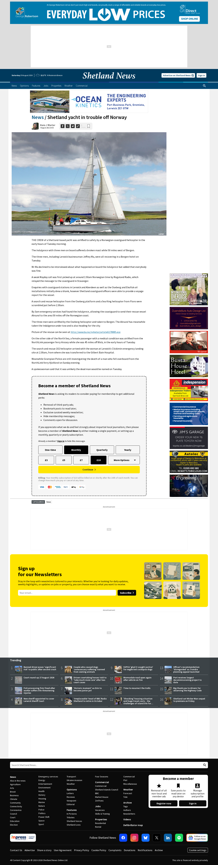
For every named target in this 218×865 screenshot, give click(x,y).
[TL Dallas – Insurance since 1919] (189, 414)
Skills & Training (102, 813)
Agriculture (15, 784)
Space (41, 820)
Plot (125, 780)
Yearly (127, 449)
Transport (71, 776)
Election (14, 824)
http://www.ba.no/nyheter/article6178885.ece (95, 332)
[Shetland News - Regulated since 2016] (23, 838)
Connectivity (16, 806)
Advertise (30, 850)
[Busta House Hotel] (189, 366)
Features (72, 810)
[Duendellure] (189, 318)
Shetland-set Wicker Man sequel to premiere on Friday (189, 699)
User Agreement (63, 850)
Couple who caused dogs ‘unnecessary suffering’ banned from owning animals (89, 669)
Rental (98, 826)
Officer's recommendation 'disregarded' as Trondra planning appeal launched (186, 669)
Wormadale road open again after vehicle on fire (137, 678)
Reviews (71, 797)
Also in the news (18, 780)
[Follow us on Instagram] (134, 838)
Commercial (102, 782)
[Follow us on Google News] (197, 838)
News (38, 117)
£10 (99, 460)
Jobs (98, 806)
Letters (70, 793)
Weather (71, 783)
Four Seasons (101, 776)
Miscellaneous (130, 783)
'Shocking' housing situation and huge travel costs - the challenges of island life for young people (137, 702)
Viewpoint (71, 800)
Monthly (76, 449)
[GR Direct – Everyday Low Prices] (109, 13)
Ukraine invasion (74, 780)
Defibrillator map (133, 825)
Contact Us (16, 850)
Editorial (71, 804)
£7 (81, 460)
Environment (44, 787)
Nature (41, 805)
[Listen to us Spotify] (179, 838)
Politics (41, 813)
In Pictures (72, 813)
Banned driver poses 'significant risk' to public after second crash (40, 668)
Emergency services (48, 776)
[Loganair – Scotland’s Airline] (189, 342)
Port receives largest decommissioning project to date (187, 680)
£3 (46, 460)
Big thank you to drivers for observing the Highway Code (187, 689)
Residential (100, 823)
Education (14, 821)
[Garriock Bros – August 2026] (189, 390)
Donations (129, 850)
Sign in (201, 75)
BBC (97, 793)
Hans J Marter (47, 125)
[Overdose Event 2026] (189, 274)
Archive (127, 802)
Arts (12, 788)
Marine (41, 802)
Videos (127, 819)
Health (41, 791)
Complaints (115, 850)
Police (41, 809)
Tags (125, 806)
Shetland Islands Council (106, 789)
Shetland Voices (74, 821)
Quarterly (102, 449)
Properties (101, 819)
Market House (101, 797)
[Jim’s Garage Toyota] (189, 438)
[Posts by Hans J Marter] (35, 126)
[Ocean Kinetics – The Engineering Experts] (89, 102)
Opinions (72, 789)
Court (12, 817)
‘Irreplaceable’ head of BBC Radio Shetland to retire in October (90, 699)
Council (13, 813)
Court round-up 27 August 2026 (39, 677)
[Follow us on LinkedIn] (168, 838)
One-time (50, 449)
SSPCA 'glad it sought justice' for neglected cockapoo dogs (138, 668)
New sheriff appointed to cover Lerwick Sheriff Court (39, 699)
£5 (63, 460)
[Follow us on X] (157, 838)
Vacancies (100, 810)
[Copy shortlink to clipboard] (78, 126)
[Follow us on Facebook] (123, 838)
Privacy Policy (81, 850)
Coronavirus (16, 810)
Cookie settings (197, 850)
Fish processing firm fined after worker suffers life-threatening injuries (39, 690)
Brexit (13, 791)
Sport (41, 824)
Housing (42, 798)
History (41, 794)
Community (15, 802)
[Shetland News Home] (109, 80)
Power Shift (43, 816)
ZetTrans (99, 800)
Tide (125, 797)
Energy (41, 780)
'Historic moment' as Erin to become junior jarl (88, 689)
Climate (13, 799)
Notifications (145, 850)
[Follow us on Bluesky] (146, 838)
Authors (127, 810)
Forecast (127, 793)
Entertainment (45, 783)
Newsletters (129, 813)
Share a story (44, 850)
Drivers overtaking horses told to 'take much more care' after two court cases (90, 680)
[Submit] (204, 765)
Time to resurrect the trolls (136, 688)
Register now (164, 803)
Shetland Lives (74, 824)
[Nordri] (189, 486)
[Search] (204, 86)
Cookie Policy (98, 850)
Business (14, 795)
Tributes (71, 817)
